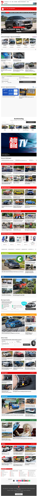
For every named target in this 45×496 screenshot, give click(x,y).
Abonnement (30, 0)
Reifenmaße (3, 341)
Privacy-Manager (11, 488)
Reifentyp (17, 341)
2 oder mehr (9, 82)
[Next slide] (36, 34)
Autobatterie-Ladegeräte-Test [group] (33, 249)
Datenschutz (6, 488)
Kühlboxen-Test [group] (17, 249)
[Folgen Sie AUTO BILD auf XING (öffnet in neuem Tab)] (22, 480)
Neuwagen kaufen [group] (4, 249)
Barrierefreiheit (16, 488)
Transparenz (15, 490)
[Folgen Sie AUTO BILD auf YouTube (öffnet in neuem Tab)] (19, 480)
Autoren (25, 490)
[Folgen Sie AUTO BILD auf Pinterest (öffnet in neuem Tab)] (24, 480)
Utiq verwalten (19, 489)
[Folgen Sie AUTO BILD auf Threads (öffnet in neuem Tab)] (26, 480)
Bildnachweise (28, 490)
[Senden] (13, 480)
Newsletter (26, 0)
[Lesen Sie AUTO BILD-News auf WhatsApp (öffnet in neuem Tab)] (29, 480)
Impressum (8, 490)
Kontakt (12, 490)
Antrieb (3, 77)
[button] (18, 34)
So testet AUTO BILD (20, 490)
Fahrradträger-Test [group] (11, 249)
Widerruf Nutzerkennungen (31, 488)
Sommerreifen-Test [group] (24, 249)
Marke (3, 308)
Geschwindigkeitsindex (5, 343)
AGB (3, 488)
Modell (15, 308)
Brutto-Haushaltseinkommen (27, 77)
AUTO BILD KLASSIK (21, 0)
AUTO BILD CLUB (35, 0)
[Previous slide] (1, 34)
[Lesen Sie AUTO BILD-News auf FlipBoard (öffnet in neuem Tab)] (27, 480)
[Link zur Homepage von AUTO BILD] (2, 2)
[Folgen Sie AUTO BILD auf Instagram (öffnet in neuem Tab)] (20, 480)
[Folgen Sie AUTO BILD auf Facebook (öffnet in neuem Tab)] (17, 480)
